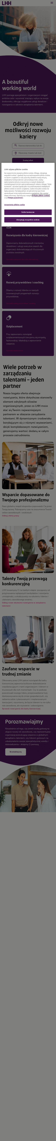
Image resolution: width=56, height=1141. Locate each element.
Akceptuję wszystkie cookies (27, 220)
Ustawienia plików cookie (14, 205)
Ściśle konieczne (28, 212)
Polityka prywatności (15, 198)
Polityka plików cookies (40, 195)
